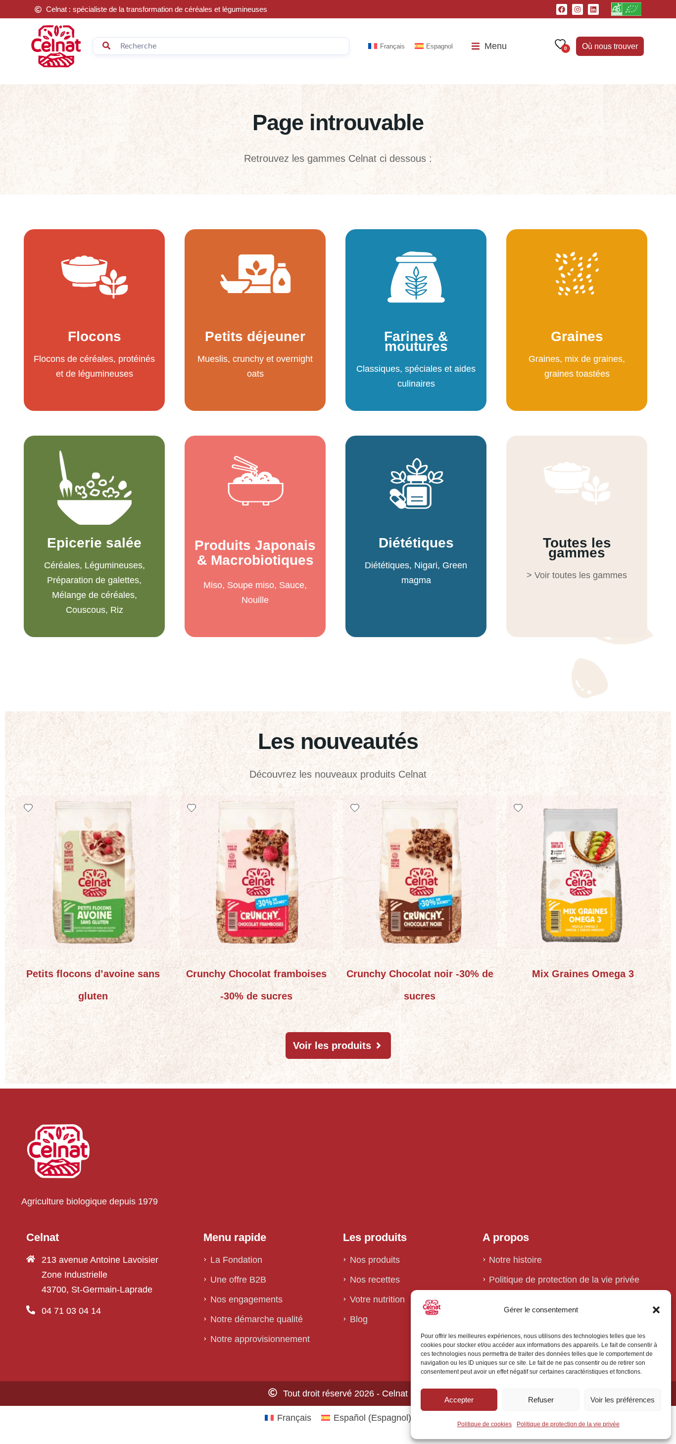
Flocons (94, 336)
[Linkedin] (593, 9)
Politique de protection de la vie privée (568, 1424)
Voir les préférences (622, 1399)
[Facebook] (561, 9)
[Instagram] (577, 9)
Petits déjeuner (255, 336)
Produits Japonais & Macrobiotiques (255, 553)
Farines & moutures (416, 341)
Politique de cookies (484, 1424)
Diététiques (416, 542)
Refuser (541, 1399)
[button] (656, 1310)
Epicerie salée (94, 542)
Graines (577, 336)
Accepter (459, 1399)
